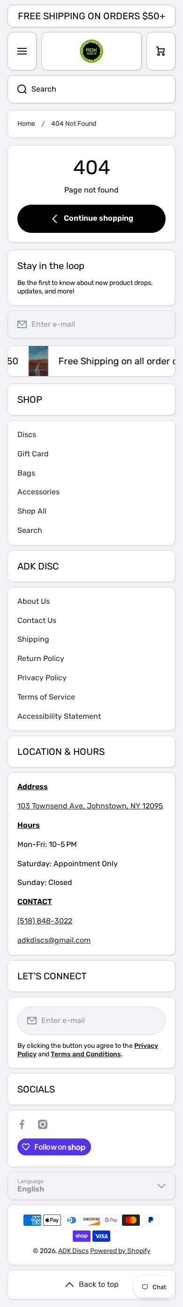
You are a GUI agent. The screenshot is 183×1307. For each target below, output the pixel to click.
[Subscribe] (160, 324)
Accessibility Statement (59, 716)
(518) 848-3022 (44, 920)
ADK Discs (73, 1251)
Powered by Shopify (120, 1251)
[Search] (17, 89)
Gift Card (33, 453)
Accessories (38, 491)
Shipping (33, 639)
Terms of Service (46, 696)
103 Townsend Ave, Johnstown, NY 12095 (90, 805)
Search (29, 530)
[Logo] (91, 51)
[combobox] (91, 89)
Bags (26, 473)
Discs (26, 434)
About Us (33, 601)
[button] (161, 51)
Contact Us (36, 620)
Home (26, 124)
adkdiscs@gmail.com (54, 940)
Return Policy (40, 658)
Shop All (31, 511)
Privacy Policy (42, 677)
